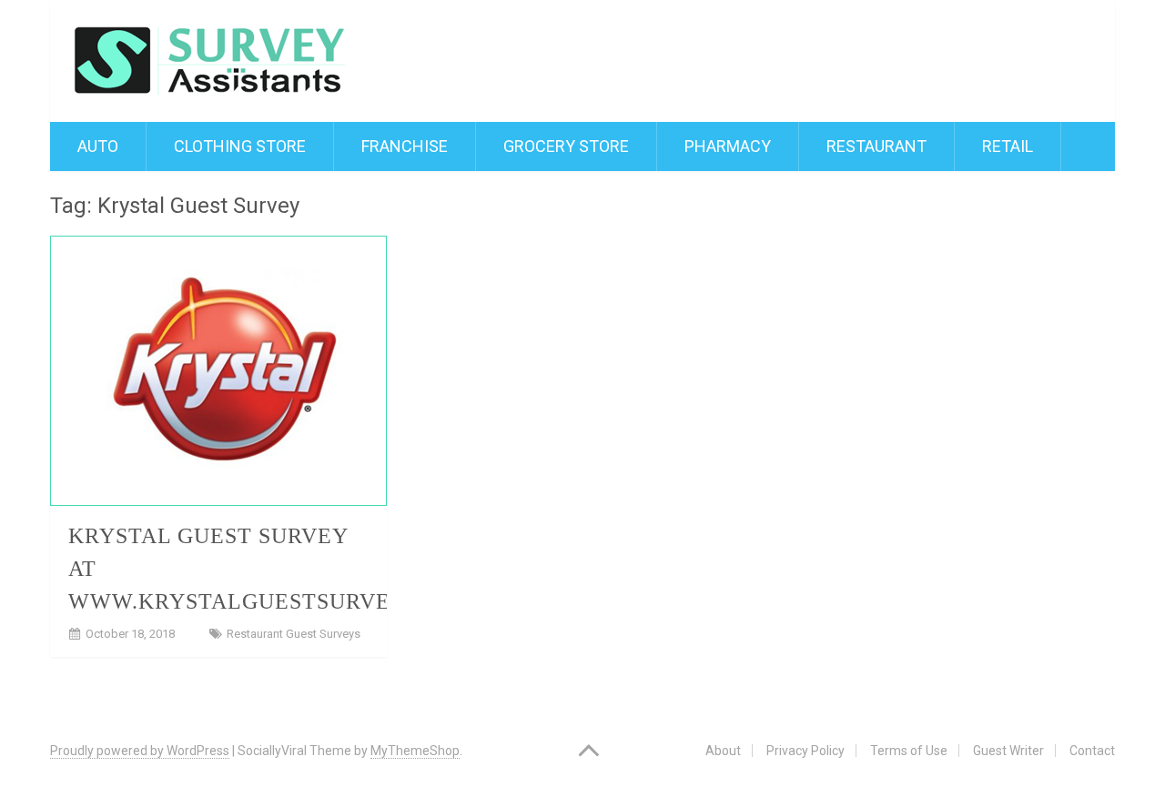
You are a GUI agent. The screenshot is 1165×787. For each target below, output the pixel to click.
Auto (97, 146)
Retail (1007, 146)
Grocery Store (566, 146)
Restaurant (876, 146)
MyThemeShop (415, 750)
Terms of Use (908, 750)
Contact (1092, 750)
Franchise (404, 146)
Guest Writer (1008, 750)
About (723, 750)
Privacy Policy (805, 750)
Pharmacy (727, 146)
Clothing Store (240, 146)
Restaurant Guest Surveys (293, 634)
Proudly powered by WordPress (139, 750)
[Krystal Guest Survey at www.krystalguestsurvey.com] (218, 371)
